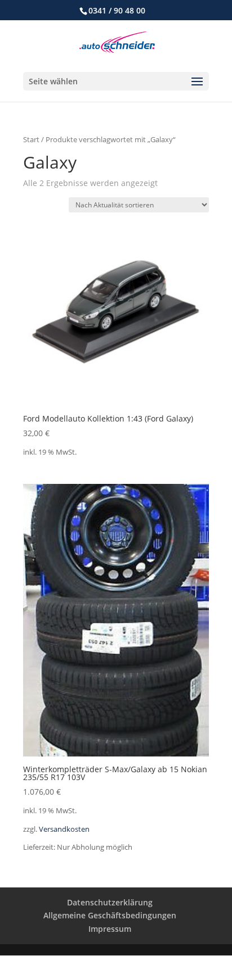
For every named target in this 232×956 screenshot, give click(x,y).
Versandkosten (64, 829)
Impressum (109, 928)
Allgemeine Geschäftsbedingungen (109, 915)
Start (31, 139)
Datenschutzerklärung (110, 902)
